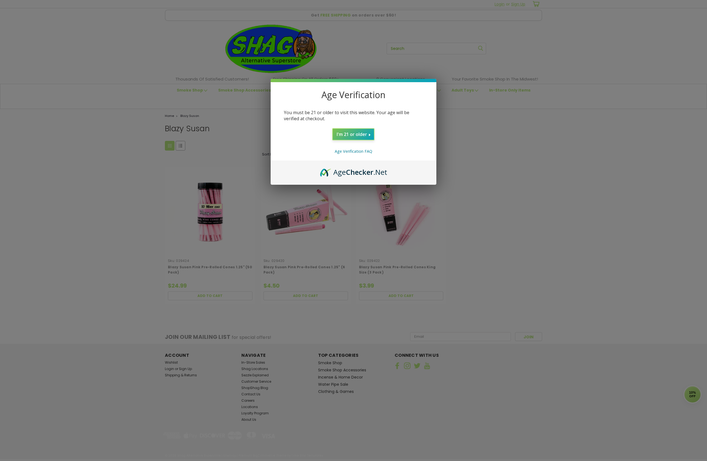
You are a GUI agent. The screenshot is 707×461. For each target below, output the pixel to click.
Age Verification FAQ (353, 151)
